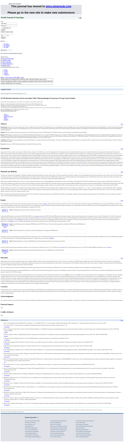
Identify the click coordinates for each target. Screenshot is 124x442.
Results (5, 117)
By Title (6, 47)
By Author (7, 45)
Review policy (6, 65)
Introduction (6, 115)
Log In (6, 71)
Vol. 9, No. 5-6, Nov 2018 (12, 77)
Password (3, 25)
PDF (12, 58)
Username (3, 23)
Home (5, 70)
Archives (6, 74)
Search (6, 73)
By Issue (6, 44)
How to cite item (6, 62)
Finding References (7, 63)
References (6, 119)
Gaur (22, 77)
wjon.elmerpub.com (58, 6)
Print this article (6, 60)
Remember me (7, 28)
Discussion (6, 118)
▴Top (122, 124)
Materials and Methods (8, 116)
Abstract (4, 58)
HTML (9, 58)
